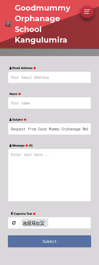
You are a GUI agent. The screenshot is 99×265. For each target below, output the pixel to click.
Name (14, 94)
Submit (50, 241)
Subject (18, 119)
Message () (22, 145)
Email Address (22, 68)
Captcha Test (23, 214)
